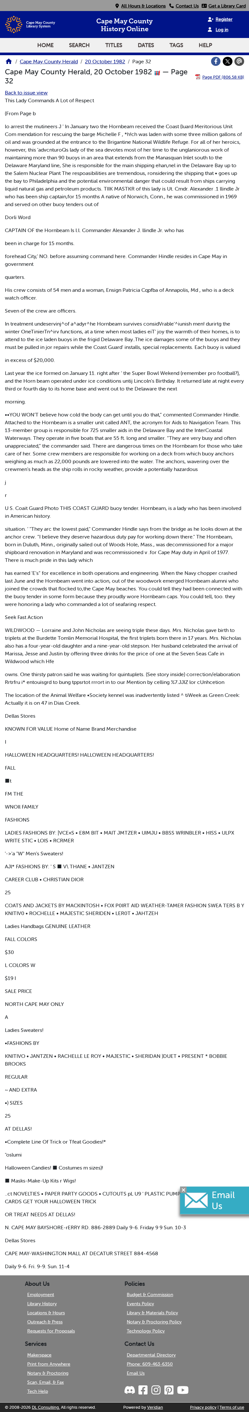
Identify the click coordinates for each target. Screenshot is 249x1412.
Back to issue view (26, 92)
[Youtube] (182, 1390)
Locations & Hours (46, 1313)
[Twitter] (227, 61)
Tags (176, 45)
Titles (113, 45)
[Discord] (130, 1390)
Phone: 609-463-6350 (150, 1364)
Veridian (155, 1407)
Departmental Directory (151, 1355)
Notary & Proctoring (47, 1373)
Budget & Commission (150, 1294)
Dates (146, 45)
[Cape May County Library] (9, 63)
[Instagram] (155, 1390)
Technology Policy (146, 1331)
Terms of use (231, 1407)
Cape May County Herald (49, 61)
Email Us (136, 1373)
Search (79, 45)
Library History (42, 1304)
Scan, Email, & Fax (45, 1382)
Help (205, 45)
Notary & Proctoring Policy (154, 1322)
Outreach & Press (45, 1322)
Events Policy (140, 1304)
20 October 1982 (105, 61)
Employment (40, 1294)
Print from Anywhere (48, 1364)
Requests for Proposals (51, 1331)
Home (45, 45)
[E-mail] (239, 61)
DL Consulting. (46, 1407)
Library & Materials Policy (152, 1313)
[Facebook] (216, 61)
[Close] (183, 1189)
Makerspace (39, 1355)
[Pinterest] (168, 1390)
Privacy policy (203, 1407)
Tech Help (37, 1391)
